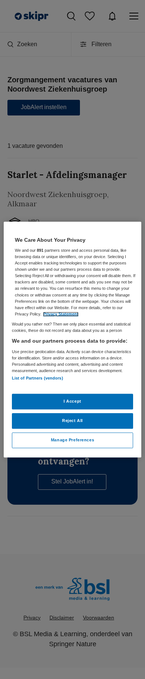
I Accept (72, 401)
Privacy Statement (60, 314)
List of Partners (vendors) (37, 378)
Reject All (72, 420)
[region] (73, 339)
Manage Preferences (72, 440)
